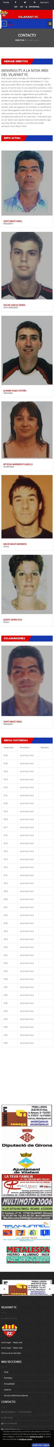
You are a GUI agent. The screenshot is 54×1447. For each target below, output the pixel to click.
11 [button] (42, 1293)
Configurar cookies (25, 1439)
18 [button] (35, 1297)
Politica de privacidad (11, 1353)
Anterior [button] (4, 1289)
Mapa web (18, 1342)
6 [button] (23, 1293)
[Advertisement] (27, 1076)
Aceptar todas (41, 1445)
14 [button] (19, 1297)
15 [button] (23, 1297)
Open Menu (50, 23)
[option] (27, 1289)
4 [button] (15, 1293)
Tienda (6, 2)
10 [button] (38, 1293)
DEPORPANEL (34, 7)
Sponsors (44, 2)
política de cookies (36, 1437)
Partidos (8, 1377)
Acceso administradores (16, 1395)
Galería (7, 1389)
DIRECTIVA (19, 40)
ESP (15, 7)
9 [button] (35, 1293)
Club (6, 1372)
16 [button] (27, 1297)
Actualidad (9, 1383)
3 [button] (11, 1293)
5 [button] (19, 1293)
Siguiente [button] (49, 1289)
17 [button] (31, 1297)
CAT (21, 7)
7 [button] (27, 1293)
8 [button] (31, 1293)
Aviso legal (6, 1342)
